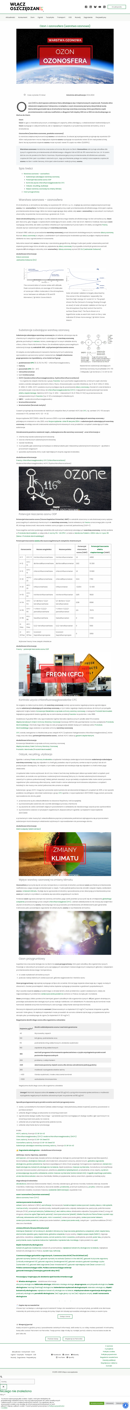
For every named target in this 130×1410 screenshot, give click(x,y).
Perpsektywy (31, 1357)
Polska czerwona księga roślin (29, 1267)
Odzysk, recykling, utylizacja (37, 186)
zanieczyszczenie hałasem (91, 1217)
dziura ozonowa (22, 1197)
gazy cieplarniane (41, 1234)
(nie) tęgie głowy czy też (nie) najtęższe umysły (73, 1293)
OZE (34, 1355)
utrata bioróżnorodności (26, 1176)
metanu (36, 341)
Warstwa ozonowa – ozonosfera (36, 174)
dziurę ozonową (65, 249)
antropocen (21, 1158)
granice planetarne (34, 1164)
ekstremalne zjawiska (24, 1234)
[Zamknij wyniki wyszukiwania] (3, 1386)
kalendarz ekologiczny (97, 1287)
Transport (28, 1355)
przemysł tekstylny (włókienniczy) (42, 1211)
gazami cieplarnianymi (85, 735)
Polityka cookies (109, 1351)
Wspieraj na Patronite (73, 1339)
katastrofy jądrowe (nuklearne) (29, 1248)
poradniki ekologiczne (44, 1293)
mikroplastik (107, 1205)
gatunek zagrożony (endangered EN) (53, 1261)
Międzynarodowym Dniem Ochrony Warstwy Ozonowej (38, 722)
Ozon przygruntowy (31, 192)
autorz (52, 1145)
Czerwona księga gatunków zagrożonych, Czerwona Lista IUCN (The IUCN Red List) (52, 1255)
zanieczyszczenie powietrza (27, 1220)
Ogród (13, 1355)
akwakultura (21, 1184)
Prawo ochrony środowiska (41, 759)
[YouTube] (100, 7)
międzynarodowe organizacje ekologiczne (92, 1290)
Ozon (18, 1139)
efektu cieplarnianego (27, 393)
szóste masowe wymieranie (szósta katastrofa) (67, 1173)
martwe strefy (22, 1208)
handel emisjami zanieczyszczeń (76, 1205)
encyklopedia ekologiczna (97, 1284)
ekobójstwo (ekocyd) (37, 1161)
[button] (117, 7)
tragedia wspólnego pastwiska (99, 1173)
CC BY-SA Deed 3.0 (41, 1139)
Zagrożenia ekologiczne (29, 1150)
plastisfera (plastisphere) (68, 1170)
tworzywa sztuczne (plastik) (65, 1214)
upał (96, 1240)
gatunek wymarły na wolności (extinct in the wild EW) (62, 1258)
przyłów (92, 1187)
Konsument (26, 1352)
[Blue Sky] (95, 7)
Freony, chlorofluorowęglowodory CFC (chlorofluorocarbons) (40, 460)
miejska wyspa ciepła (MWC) (88, 1234)
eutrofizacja (46, 1205)
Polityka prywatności (109, 1354)
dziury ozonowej (29, 235)
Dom (33, 1352)
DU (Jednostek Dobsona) (91, 249)
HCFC (18, 1133)
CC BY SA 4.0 (39, 1133)
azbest (19, 1205)
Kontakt (109, 1366)
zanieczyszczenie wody (70, 1220)
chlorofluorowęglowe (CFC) (60, 902)
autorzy (24, 1133)
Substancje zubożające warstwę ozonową (42, 177)
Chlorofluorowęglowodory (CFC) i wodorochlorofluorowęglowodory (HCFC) (46, 1136)
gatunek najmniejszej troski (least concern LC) (86, 1264)
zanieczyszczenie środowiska (29, 1202)
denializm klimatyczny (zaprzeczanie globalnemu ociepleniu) (70, 1231)
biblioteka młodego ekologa (63, 1284)
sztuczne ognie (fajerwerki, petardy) (38, 1214)
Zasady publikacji (109, 1360)
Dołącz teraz (65, 1316)
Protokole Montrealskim (27, 533)
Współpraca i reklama (109, 1363)
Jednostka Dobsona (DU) (26, 260)
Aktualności (16, 1352)
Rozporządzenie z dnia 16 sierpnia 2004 (64, 421)
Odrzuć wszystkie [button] (122, 1403)
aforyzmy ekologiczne (25, 1284)
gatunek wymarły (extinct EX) (28, 1258)
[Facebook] (86, 7)
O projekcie (109, 1349)
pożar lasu (97, 1237)
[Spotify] (104, 7)
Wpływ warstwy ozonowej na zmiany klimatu (43, 189)
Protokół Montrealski (103, 711)
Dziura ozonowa (22, 257)
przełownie (64, 1187)
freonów (56, 381)
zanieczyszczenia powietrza (52, 994)
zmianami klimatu (29, 891)
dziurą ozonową (107, 232)
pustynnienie (21, 1240)
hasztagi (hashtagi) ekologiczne (40, 1287)
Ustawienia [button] (109, 1403)
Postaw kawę (53, 1339)
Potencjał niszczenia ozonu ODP (38, 180)
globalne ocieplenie (57, 1234)
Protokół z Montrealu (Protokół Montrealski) (33, 749)
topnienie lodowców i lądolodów (45, 1240)
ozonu (37, 541)
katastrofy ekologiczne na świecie (44, 1167)
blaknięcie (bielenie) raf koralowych (30, 1231)
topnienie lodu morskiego (68, 1240)
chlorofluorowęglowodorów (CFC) (61, 390)
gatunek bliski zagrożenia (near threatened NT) (48, 1264)
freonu (87, 522)
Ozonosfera (21, 1142)
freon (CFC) (34, 1197)
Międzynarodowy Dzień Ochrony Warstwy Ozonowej (37, 746)
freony (104, 225)
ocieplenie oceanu (41, 1237)
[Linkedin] (90, 7)
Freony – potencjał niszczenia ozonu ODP (32, 649)
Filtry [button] (5, 1394)
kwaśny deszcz (96, 1205)
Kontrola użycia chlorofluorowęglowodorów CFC (45, 183)
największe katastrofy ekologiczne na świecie (81, 1248)
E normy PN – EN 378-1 (57, 533)
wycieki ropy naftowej (51, 1251)
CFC (32, 363)
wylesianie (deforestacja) (58, 1190)
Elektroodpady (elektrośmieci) (28, 829)
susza (29, 1240)
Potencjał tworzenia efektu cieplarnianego (99, 549)
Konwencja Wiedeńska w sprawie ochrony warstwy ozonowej (60, 711)
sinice (68, 1211)
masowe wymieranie (81, 1167)
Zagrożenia (21, 1357)
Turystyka (20, 1355)
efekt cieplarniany (102, 1231)
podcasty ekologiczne (25, 1293)
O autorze (109, 1346)
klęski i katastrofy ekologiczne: (29, 1245)
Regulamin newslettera (109, 1357)
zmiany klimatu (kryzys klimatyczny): (32, 1228)
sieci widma (61, 1211)
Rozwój (13, 1357)
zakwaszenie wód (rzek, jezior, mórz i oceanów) (42, 1217)
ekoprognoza (80, 1284)
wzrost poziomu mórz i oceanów (62, 1237)
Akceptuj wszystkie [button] (97, 1403)
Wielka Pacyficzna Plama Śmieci (89, 1214)
